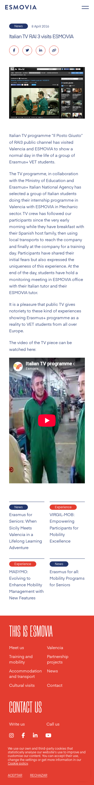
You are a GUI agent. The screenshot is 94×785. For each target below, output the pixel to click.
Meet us (16, 647)
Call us (53, 724)
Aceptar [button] (15, 775)
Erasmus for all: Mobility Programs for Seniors (67, 578)
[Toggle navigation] (85, 7)
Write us (17, 724)
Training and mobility (21, 659)
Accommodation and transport (25, 673)
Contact (54, 685)
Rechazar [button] (38, 775)
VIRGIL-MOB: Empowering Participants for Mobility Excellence (64, 528)
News (18, 26)
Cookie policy (18, 763)
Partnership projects (57, 659)
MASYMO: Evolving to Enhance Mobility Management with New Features (26, 585)
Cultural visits (22, 685)
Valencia (55, 647)
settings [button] (31, 760)
